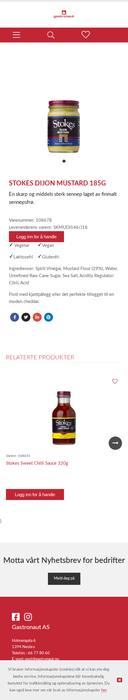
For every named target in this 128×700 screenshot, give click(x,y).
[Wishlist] (115, 382)
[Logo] (64, 11)
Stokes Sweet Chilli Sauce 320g (37, 463)
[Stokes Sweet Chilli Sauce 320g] (64, 413)
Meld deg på (64, 578)
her (104, 690)
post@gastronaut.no (42, 659)
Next (115, 443)
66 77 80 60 (39, 653)
